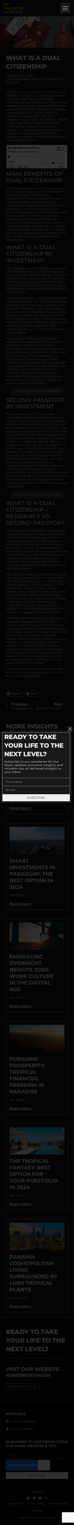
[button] (70, 729)
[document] (37, 762)
